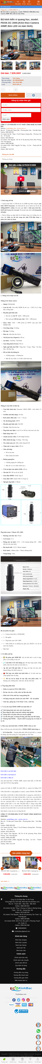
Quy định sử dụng (21, 965)
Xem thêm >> (5, 881)
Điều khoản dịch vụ (21, 980)
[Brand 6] (7, 888)
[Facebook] (14, 1000)
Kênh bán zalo (21, 950)
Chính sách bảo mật (21, 957)
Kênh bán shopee (21, 940)
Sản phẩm (18, 4)
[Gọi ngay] (38, 1037)
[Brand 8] (34, 888)
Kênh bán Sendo (21, 945)
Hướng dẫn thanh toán (21, 975)
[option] (7, 66)
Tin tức (24, 4)
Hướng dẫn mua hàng (21, 972)
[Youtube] (28, 1000)
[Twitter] (18, 1000)
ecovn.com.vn (21, 128)
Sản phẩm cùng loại (21, 853)
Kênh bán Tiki (21, 948)
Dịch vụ (29, 4)
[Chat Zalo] (38, 1049)
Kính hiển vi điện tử (7, 777)
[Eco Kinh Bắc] (21, 988)
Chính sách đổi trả (21, 963)
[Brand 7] (21, 888)
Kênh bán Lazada (21, 942)
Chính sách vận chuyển (21, 960)
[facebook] (33, 95)
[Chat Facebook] (38, 1043)
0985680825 (22, 928)
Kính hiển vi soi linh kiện (8, 771)
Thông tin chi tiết (8, 154)
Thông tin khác (7, 159)
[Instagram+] (23, 1000)
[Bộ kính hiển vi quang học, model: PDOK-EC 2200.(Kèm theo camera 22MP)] (31, 863)
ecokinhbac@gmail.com (22, 931)
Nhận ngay (6, 119)
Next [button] (39, 868)
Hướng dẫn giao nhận (21, 978)
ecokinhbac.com (11, 128)
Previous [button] (2, 868)
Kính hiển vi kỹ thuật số (8, 774)
